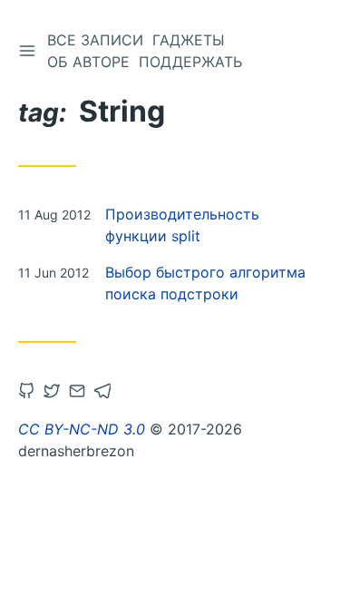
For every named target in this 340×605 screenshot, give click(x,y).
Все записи (95, 40)
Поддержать (190, 62)
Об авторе (88, 62)
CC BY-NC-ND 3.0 (81, 429)
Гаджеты (188, 40)
